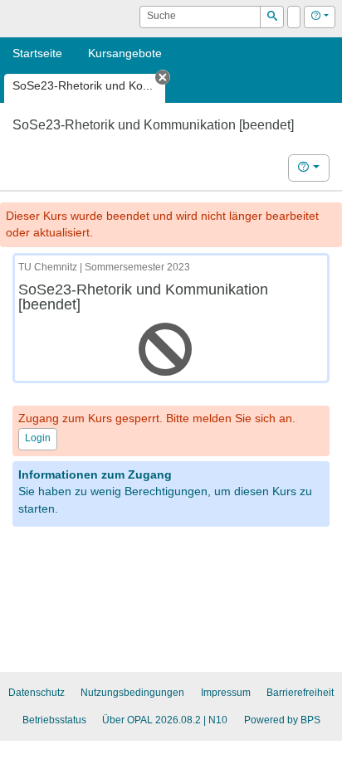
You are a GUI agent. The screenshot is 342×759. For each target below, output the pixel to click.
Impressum (226, 692)
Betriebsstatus (54, 720)
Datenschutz (36, 692)
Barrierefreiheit (300, 692)
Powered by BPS (282, 720)
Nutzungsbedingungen (132, 692)
